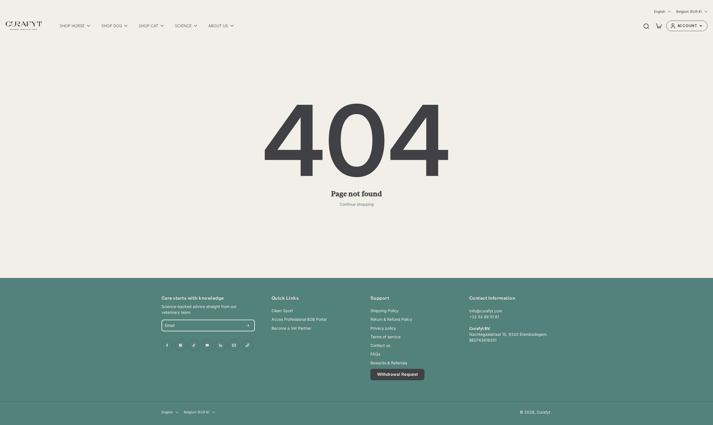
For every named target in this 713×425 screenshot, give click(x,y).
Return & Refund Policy (391, 319)
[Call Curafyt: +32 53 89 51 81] (247, 345)
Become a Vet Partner (291, 328)
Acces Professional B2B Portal (299, 319)
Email (169, 325)
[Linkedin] (220, 345)
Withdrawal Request (397, 374)
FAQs (375, 354)
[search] (646, 25)
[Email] (234, 345)
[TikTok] (193, 345)
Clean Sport (282, 310)
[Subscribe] (247, 325)
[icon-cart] (658, 25)
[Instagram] (180, 345)
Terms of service (385, 336)
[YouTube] (207, 345)
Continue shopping (357, 204)
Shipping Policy (384, 310)
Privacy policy (383, 328)
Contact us (380, 345)
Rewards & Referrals (388, 363)
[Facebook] (167, 345)
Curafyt (543, 412)
